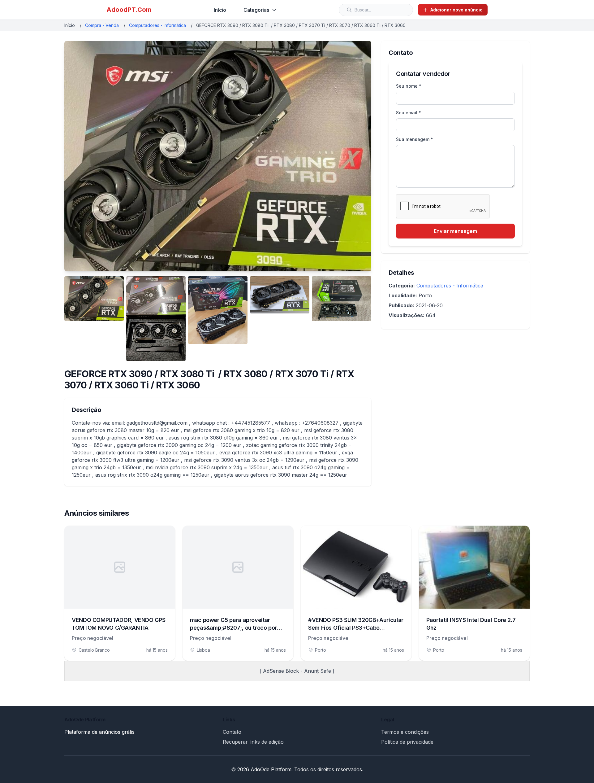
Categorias (256, 10)
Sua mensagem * (414, 139)
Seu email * (408, 112)
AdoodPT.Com (128, 9)
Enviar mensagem (455, 231)
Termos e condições (405, 732)
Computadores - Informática (157, 25)
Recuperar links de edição (253, 742)
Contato (232, 732)
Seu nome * (408, 86)
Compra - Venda (102, 25)
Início (220, 10)
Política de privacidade (407, 742)
